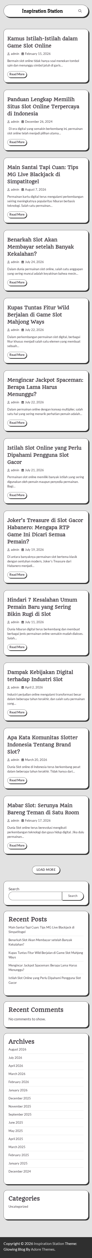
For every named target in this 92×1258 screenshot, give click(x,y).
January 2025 (18, 1163)
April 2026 (15, 1066)
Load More (46, 870)
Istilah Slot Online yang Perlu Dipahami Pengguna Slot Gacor (44, 455)
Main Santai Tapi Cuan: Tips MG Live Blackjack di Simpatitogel (42, 174)
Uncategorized (18, 1206)
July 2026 (15, 1058)
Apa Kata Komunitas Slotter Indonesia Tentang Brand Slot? (42, 745)
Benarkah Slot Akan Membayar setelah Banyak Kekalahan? (40, 247)
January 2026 (18, 1090)
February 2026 (18, 1082)
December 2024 (19, 1171)
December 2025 (19, 1098)
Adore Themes (42, 1249)
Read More (17, 74)
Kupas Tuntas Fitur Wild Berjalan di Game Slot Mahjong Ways (38, 315)
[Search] (80, 10)
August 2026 (17, 1049)
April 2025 (15, 1139)
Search (13, 888)
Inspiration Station (42, 11)
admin (15, 54)
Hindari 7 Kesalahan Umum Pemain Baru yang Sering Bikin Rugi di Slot (42, 607)
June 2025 (15, 1122)
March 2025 (16, 1147)
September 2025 (20, 1114)
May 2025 (15, 1131)
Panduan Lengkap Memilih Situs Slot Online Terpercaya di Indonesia (43, 106)
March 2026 (16, 1074)
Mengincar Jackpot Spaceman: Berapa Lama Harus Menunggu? (45, 387)
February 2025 (18, 1155)
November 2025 (19, 1106)
